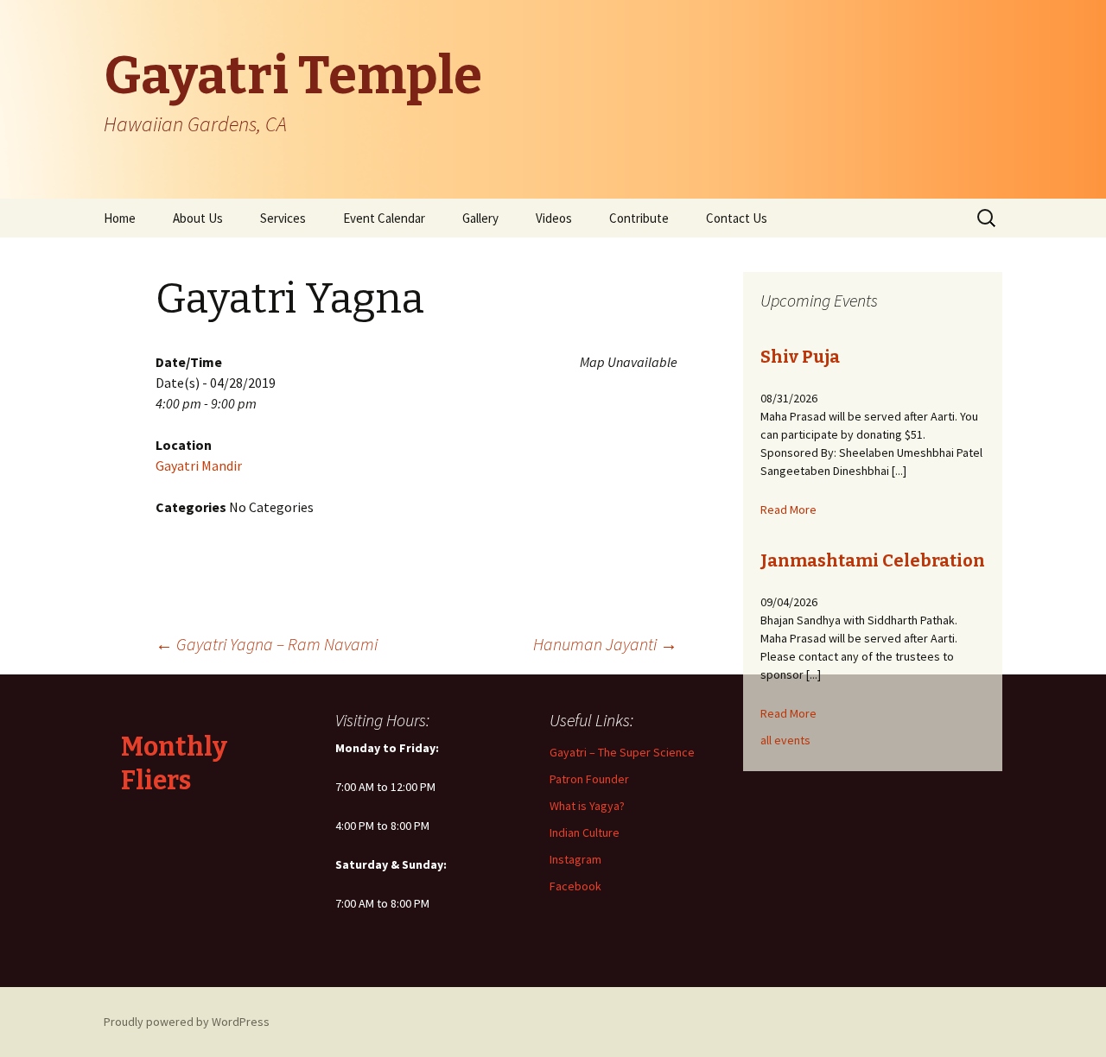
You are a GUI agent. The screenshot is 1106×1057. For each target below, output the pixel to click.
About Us (198, 218)
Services (283, 218)
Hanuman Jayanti (605, 644)
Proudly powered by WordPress (187, 1021)
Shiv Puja (800, 356)
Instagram (575, 859)
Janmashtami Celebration (872, 560)
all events (785, 740)
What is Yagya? (587, 805)
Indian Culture (585, 832)
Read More (788, 509)
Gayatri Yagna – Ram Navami (267, 644)
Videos (554, 218)
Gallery (480, 218)
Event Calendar (384, 218)
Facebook (575, 886)
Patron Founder (589, 779)
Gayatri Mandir (199, 465)
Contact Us (736, 218)
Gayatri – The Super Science (622, 752)
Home (120, 218)
